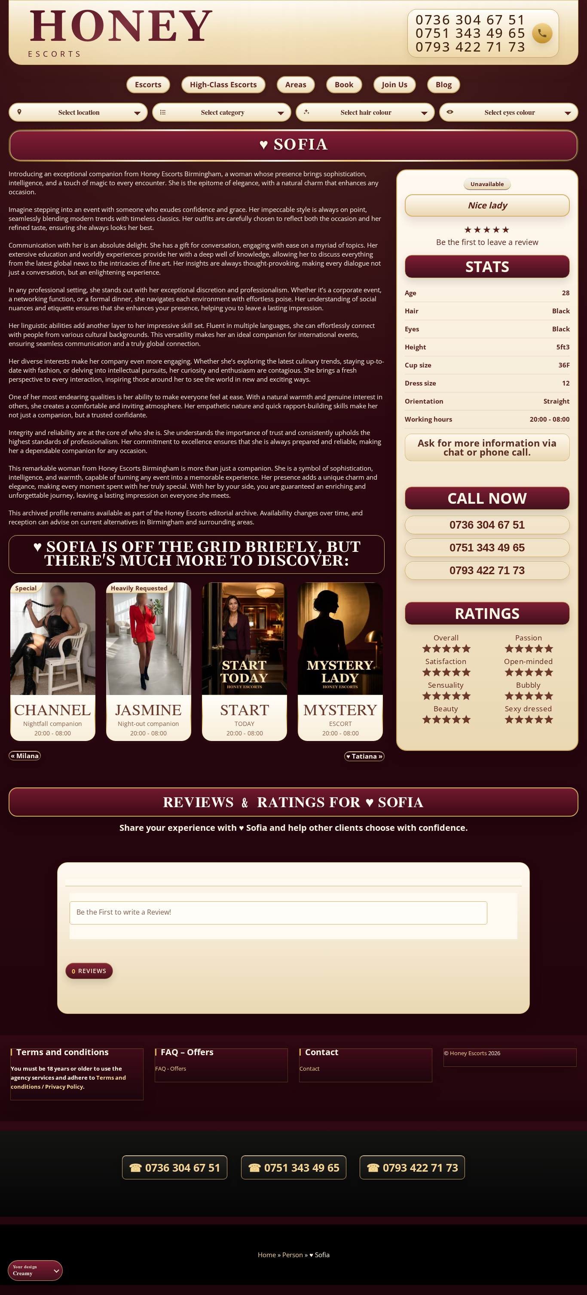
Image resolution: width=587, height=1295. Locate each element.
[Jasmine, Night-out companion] (148, 662)
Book (344, 84)
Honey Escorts (468, 1053)
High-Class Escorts (223, 84)
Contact (310, 1068)
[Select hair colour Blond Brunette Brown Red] (365, 112)
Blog (444, 84)
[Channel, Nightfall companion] (53, 662)
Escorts (148, 84)
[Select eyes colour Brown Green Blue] (508, 112)
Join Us (394, 84)
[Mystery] (340, 662)
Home (267, 1254)
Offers (178, 1068)
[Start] (244, 662)
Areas (295, 84)
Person (292, 1254)
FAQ (160, 1068)
